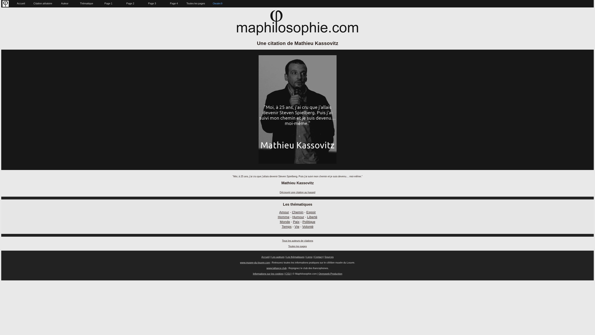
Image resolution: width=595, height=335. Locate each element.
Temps (287, 226)
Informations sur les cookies (268, 273)
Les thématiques (295, 257)
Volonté (307, 226)
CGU (288, 273)
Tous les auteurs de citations (297, 240)
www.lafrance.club (277, 268)
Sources (329, 257)
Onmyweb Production (330, 273)
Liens (309, 257)
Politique (308, 221)
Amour (284, 212)
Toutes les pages (297, 246)
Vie (297, 226)
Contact (318, 257)
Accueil (265, 257)
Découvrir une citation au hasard (297, 192)
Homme (283, 217)
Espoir (311, 212)
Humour (298, 217)
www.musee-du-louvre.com (255, 262)
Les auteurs (277, 257)
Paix (296, 221)
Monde (285, 221)
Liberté (312, 217)
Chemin (297, 212)
